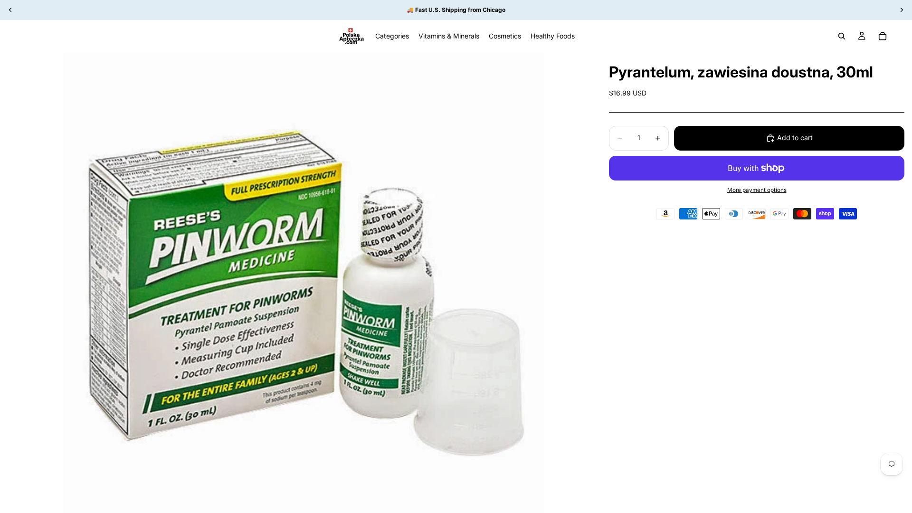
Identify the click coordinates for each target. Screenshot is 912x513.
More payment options (757, 190)
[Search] (841, 36)
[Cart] (882, 36)
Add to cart (795, 137)
